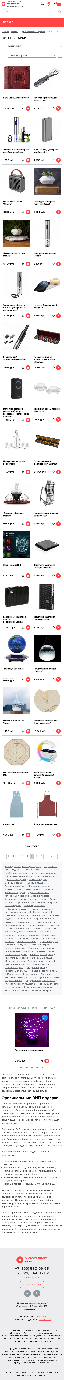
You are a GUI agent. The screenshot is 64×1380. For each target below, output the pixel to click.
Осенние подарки (14, 967)
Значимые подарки (15, 892)
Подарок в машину (30, 928)
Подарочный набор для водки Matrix (14, 462)
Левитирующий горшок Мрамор (14, 254)
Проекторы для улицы (16, 971)
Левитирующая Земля (13, 669)
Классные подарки (40, 896)
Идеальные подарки (38, 892)
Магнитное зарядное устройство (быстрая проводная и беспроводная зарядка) (16, 413)
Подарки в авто (25, 922)
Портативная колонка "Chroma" (13, 202)
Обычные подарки (14, 915)
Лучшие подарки (25, 902)
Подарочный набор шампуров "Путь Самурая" (46, 462)
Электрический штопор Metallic (45, 254)
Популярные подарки (28, 935)
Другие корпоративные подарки (34, 990)
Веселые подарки (16, 879)
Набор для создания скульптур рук (23, 866)
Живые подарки (13, 889)
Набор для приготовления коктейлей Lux (46, 514)
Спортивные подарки (43, 951)
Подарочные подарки (25, 931)
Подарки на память (15, 925)
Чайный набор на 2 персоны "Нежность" (47, 410)
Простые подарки (49, 941)
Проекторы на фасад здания (22, 974)
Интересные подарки (16, 896)
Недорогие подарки (40, 909)
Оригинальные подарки (19, 876)
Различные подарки (17, 944)
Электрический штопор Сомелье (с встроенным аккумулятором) (14, 307)
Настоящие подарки (34, 905)
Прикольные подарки (46, 876)
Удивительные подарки (17, 957)
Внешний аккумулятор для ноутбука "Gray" (46, 150)
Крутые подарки (38, 899)
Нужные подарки (41, 912)
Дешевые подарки (14, 882)
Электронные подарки (16, 964)
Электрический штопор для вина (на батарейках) (16, 150)
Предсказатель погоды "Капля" (14, 721)
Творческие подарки (16, 954)
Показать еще (32, 846)
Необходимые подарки (17, 912)
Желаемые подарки (38, 886)
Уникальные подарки (43, 957)
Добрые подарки (36, 882)
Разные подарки (40, 944)
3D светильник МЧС (12, 565)
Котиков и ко (45, 1319)
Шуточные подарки (15, 961)
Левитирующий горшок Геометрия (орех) (44, 202)
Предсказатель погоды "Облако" (45, 670)
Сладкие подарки (36, 967)
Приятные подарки (26, 941)
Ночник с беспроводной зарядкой (45, 306)
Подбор (8, 22)
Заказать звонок (32, 1284)
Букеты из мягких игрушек (43, 873)
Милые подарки (13, 905)
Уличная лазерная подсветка (20, 984)
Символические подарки (41, 948)
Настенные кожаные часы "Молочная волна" (46, 721)
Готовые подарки (38, 879)
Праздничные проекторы (44, 971)
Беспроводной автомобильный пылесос (15, 358)
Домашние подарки (15, 886)
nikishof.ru (41, 1316)
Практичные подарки (28, 938)
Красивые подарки (34, 869)
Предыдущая (9, 856)
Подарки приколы (37, 925)
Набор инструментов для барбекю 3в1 (45, 99)
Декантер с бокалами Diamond (13, 514)
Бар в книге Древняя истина (16, 98)
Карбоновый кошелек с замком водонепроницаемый (14, 619)
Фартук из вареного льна (45, 824)
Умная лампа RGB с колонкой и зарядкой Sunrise (44, 775)
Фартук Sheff (9, 824)
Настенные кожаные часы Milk (15, 773)
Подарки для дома (45, 922)
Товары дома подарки (41, 954)
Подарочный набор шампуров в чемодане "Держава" (44, 359)
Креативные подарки (16, 899)
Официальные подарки (29, 918)
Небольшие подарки (16, 909)
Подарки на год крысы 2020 (40, 980)
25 (50, 856)
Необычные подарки (16, 873)
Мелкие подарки (46, 902)
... (18, 856)
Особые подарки (36, 915)
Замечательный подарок (38, 889)
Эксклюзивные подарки (40, 961)
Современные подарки (17, 951)
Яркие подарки (39, 964)
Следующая (55, 856)
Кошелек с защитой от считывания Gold (44, 618)
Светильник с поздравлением (29, 1050)
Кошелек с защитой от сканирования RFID (44, 566)
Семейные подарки (15, 948)
